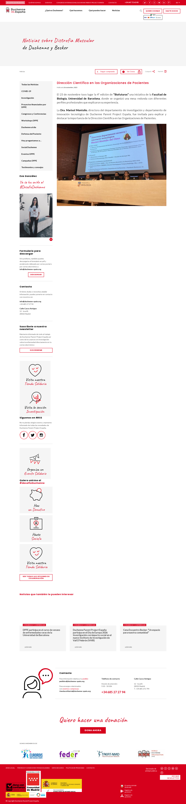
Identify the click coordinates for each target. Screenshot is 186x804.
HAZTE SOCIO (172, 11)
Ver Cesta (129, 72)
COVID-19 (26, 91)
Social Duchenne (29, 147)
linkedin (164, 3)
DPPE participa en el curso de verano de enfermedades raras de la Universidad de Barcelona (41, 632)
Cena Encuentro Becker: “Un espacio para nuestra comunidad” (141, 631)
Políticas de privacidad (75, 768)
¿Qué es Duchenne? (54, 10)
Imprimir (160, 71)
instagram (154, 3)
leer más (28, 647)
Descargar (36, 274)
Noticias (116, 10)
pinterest (169, 3)
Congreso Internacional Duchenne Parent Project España (80, 3)
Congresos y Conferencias (33, 114)
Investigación (27, 98)
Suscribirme (36, 350)
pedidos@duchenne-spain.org (71, 681)
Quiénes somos (34, 3)
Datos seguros (58, 768)
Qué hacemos (75, 10)
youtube (159, 3)
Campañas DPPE (29, 160)
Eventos (48, 3)
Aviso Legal (10, 768)
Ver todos (51, 239)
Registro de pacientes (15, 3)
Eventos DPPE (28, 154)
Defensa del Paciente (31, 134)
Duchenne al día (28, 127)
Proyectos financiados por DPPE (33, 105)
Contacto (112, 3)
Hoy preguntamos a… (31, 140)
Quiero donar (153, 11)
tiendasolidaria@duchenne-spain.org (75, 691)
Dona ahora (93, 730)
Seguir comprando (107, 72)
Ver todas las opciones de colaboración (36, 577)
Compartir (148, 71)
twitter (145, 3)
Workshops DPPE (29, 120)
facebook (149, 3)
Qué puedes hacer (97, 10)
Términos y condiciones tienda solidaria (33, 768)
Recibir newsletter (173, 777)
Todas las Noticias (29, 84)
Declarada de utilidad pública (151, 770)
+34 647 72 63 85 (132, 2)
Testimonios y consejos (32, 167)
